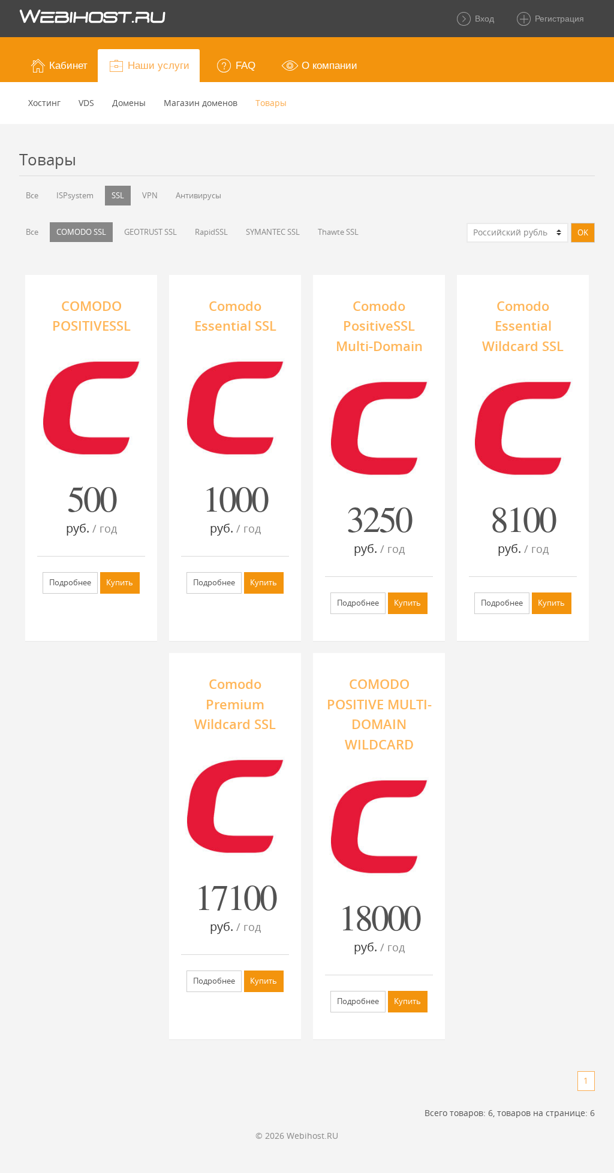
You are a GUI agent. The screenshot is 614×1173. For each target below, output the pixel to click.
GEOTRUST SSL (150, 231)
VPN (150, 195)
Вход (483, 18)
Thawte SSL (338, 231)
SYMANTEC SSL (273, 231)
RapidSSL (211, 231)
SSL (118, 195)
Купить (119, 582)
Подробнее (70, 582)
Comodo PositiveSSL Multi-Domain (379, 326)
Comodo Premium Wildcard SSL (235, 704)
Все (32, 195)
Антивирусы (198, 195)
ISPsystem (75, 195)
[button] (58, 65)
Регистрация (558, 18)
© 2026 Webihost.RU (296, 1135)
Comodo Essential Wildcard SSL (523, 326)
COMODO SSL (81, 231)
